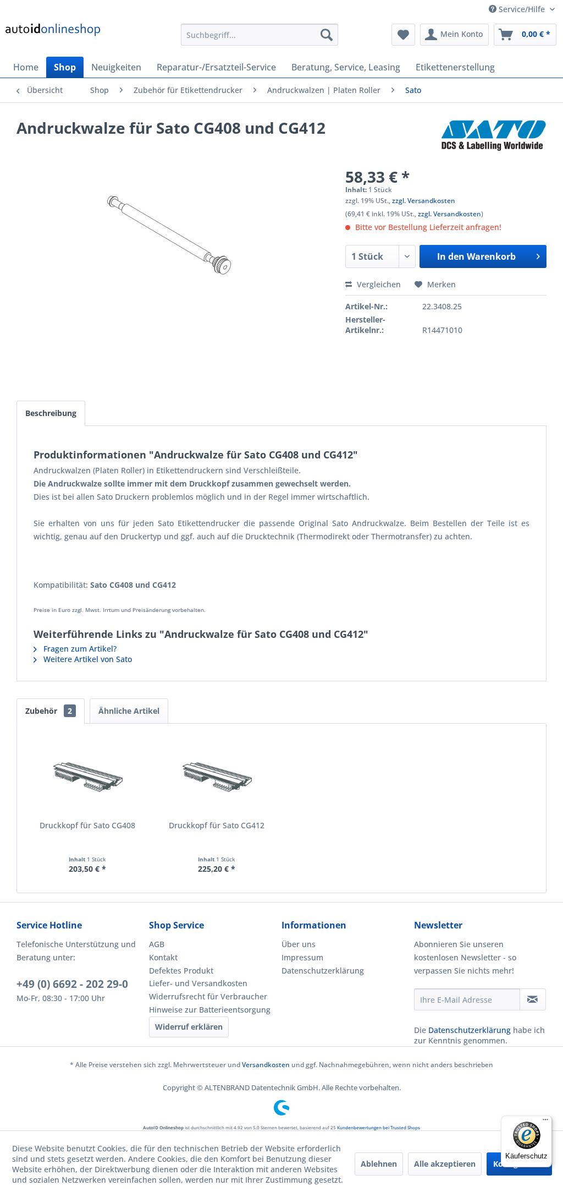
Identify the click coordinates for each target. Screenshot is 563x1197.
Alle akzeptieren (445, 1163)
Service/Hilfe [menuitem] (521, 9)
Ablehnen (379, 1163)
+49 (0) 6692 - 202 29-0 (72, 984)
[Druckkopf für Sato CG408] (87, 776)
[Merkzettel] (403, 35)
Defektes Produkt (181, 970)
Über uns (299, 944)
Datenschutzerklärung (323, 970)
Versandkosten (266, 1064)
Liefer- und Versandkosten (198, 983)
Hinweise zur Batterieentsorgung (210, 1009)
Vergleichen (378, 284)
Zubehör (48, 711)
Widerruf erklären (189, 1026)
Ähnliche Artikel (128, 711)
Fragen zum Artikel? (79, 648)
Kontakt (163, 957)
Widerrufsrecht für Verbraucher (208, 996)
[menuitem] (260, 35)
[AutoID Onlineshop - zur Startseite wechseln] (53, 37)
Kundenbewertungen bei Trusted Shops (378, 1127)
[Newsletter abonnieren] (533, 999)
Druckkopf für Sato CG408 (87, 825)
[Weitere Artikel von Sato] (493, 138)
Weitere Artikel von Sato (86, 659)
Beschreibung (50, 413)
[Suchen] (326, 35)
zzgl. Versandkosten (423, 200)
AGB (156, 944)
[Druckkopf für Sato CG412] (217, 776)
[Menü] (545, 1122)
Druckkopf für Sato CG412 (216, 825)
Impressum (302, 957)
